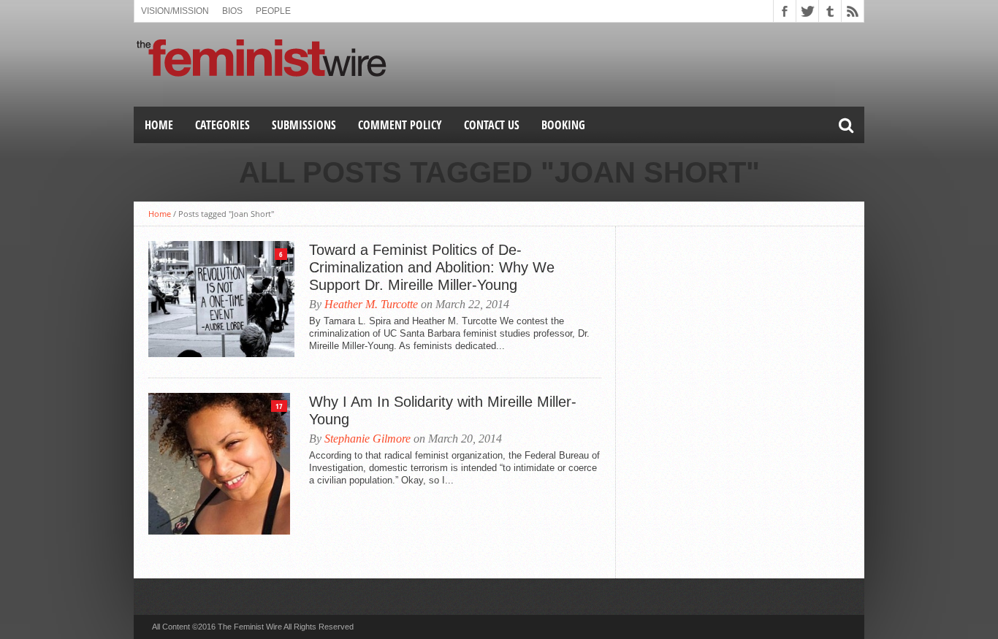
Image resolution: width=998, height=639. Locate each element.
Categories (222, 125)
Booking (563, 125)
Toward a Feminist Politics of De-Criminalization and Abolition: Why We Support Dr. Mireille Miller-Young (432, 267)
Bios (232, 11)
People (273, 11)
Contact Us (491, 125)
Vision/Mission (175, 11)
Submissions (304, 125)
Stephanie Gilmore (367, 438)
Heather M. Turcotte (371, 304)
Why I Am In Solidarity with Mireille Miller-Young (442, 410)
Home (159, 125)
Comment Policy (400, 125)
